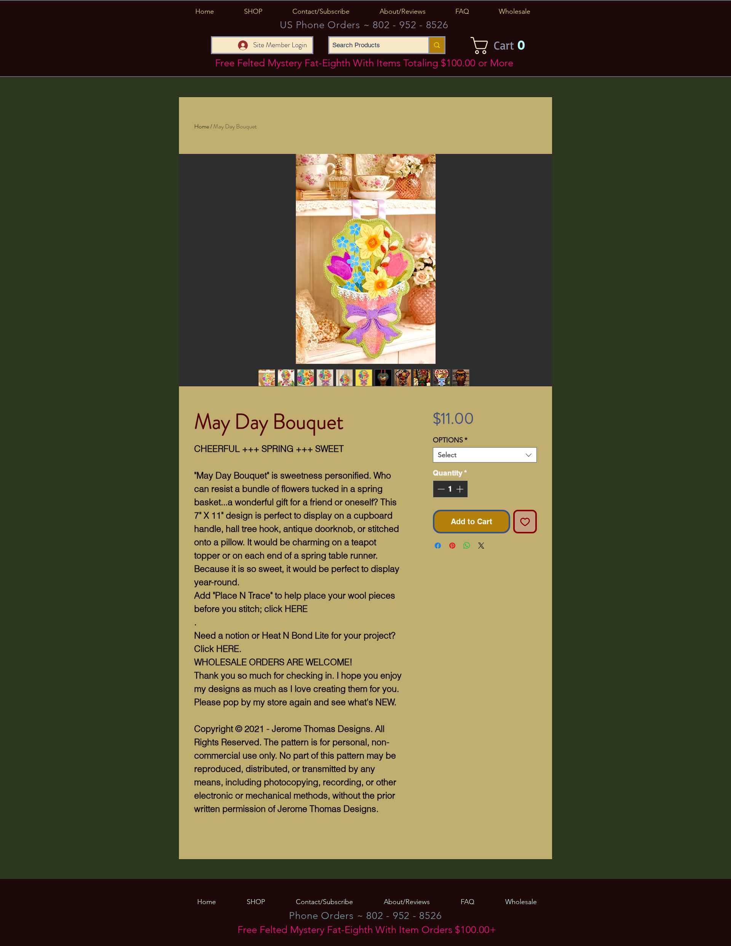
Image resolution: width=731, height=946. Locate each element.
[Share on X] (481, 545)
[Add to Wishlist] (525, 521)
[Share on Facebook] (437, 545)
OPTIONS (450, 440)
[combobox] (485, 455)
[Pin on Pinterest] (452, 545)
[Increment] (460, 489)
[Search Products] (436, 45)
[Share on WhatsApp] (466, 545)
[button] (253, 11)
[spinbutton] (450, 489)
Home (201, 126)
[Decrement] (440, 489)
